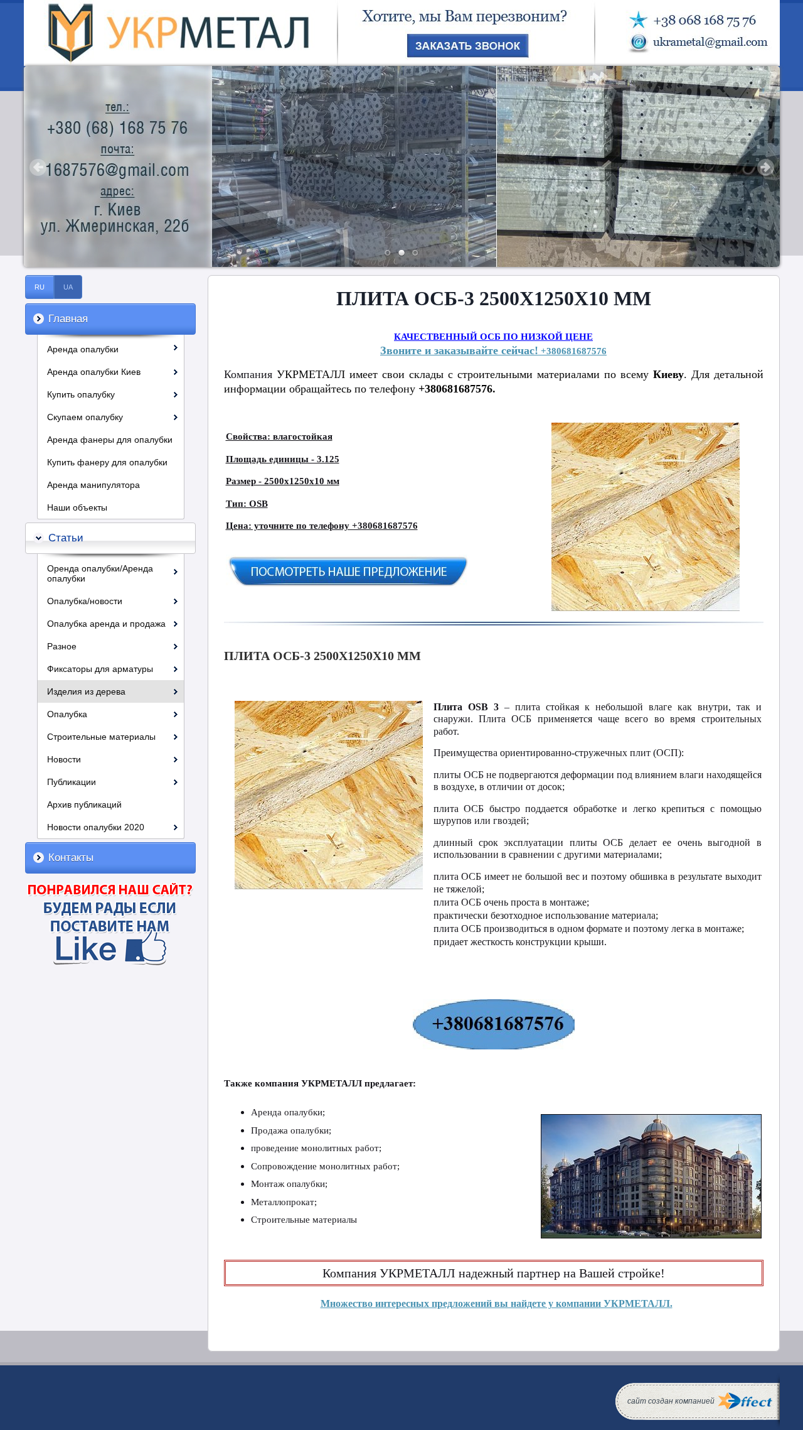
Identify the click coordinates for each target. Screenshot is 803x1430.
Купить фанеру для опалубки (107, 462)
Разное (62, 646)
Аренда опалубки (83, 349)
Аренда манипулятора (93, 485)
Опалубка (67, 714)
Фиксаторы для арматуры (100, 669)
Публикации (71, 782)
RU (40, 287)
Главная (68, 319)
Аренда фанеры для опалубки (110, 440)
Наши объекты (77, 507)
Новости (64, 759)
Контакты (70, 858)
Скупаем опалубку (85, 417)
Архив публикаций (84, 804)
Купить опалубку (81, 394)
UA (68, 287)
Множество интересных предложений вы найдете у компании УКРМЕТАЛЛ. (497, 1303)
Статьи (65, 538)
